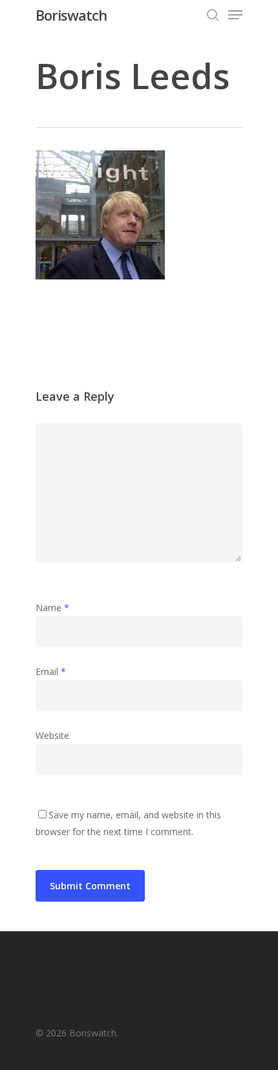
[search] (213, 15)
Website (52, 735)
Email (51, 671)
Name (52, 607)
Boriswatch (71, 15)
